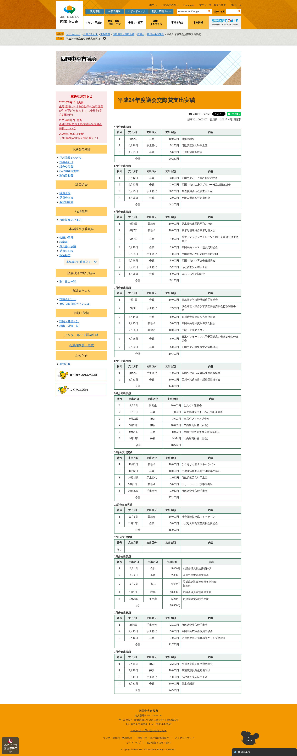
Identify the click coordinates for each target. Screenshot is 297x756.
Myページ (236, 5)
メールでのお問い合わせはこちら (148, 730)
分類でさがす (90, 34)
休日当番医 (114, 11)
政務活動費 (66, 175)
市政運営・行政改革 (123, 34)
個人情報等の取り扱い (159, 742)
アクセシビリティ (184, 737)
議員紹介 (81, 184)
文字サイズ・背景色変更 (212, 5)
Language (188, 5)
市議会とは (66, 162)
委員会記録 (66, 250)
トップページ (73, 34)
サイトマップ (133, 742)
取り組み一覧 (67, 281)
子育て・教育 (135, 22)
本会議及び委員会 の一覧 (81, 261)
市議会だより (81, 290)
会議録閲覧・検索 (81, 345)
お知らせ (81, 355)
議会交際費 (66, 166)
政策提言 (64, 255)
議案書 (63, 242)
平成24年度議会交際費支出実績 (83, 38)
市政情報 (198, 22)
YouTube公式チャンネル (74, 303)
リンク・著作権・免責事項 (117, 737)
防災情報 (95, 11)
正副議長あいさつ (70, 157)
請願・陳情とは (69, 321)
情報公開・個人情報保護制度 (153, 737)
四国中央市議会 (155, 34)
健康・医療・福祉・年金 (114, 22)
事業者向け (177, 22)
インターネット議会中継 (81, 335)
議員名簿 (64, 193)
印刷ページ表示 (201, 114)
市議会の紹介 (81, 149)
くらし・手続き (93, 22)
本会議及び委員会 (81, 229)
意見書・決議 (67, 246)
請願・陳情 (81, 313)
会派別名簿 (66, 202)
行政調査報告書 (69, 171)
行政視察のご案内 (70, 219)
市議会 (140, 34)
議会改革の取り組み (81, 273)
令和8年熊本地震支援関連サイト (79, 138)
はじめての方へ (170, 5)
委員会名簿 (66, 197)
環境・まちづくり (156, 22)
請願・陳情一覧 (69, 325)
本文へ (153, 5)
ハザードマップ (136, 11)
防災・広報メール (161, 11)
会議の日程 (66, 237)
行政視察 (81, 211)
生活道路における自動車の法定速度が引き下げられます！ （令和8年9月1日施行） (81, 110)
